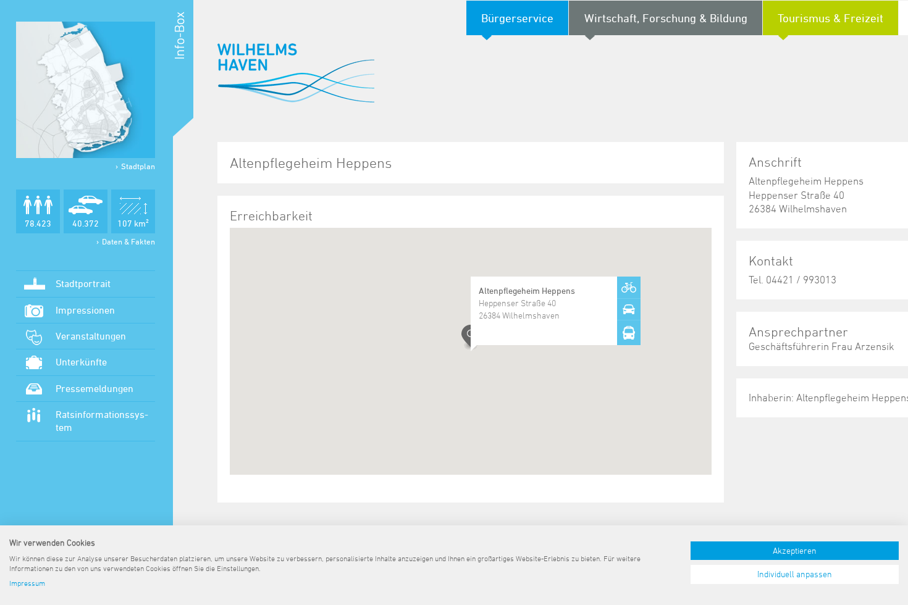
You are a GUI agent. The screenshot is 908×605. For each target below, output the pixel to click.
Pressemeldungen (94, 388)
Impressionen (85, 309)
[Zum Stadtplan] (85, 90)
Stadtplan (138, 166)
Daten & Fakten (128, 241)
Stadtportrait (83, 283)
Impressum (27, 582)
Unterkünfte (81, 361)
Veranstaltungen (91, 335)
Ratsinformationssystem (102, 421)
